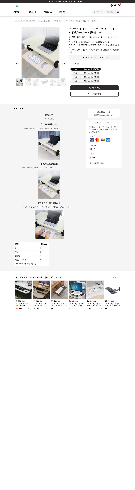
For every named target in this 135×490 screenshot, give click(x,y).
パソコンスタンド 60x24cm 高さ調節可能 (85, 73)
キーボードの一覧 (44, 21)
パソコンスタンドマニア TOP (25, 21)
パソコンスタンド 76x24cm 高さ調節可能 (85, 81)
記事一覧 (62, 12)
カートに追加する (94, 94)
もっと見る (116, 277)
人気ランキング (49, 12)
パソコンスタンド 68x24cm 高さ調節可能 (85, 77)
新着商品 (16, 12)
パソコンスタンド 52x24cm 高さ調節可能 (85, 69)
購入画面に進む (94, 88)
